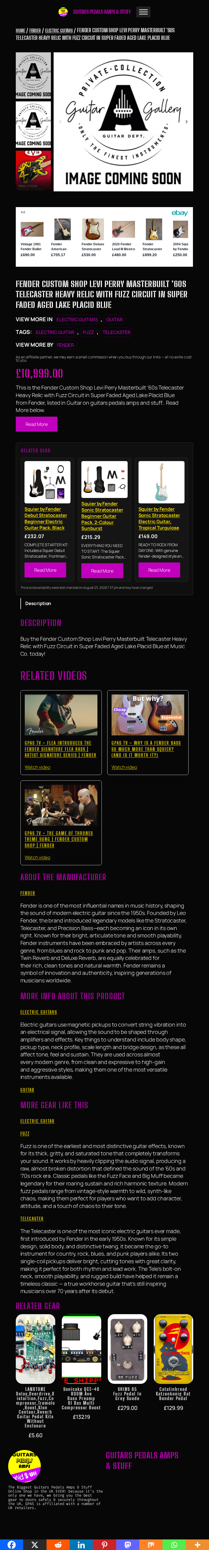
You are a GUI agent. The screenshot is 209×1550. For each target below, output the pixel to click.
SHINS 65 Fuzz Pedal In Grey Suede (127, 1394)
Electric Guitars (59, 30)
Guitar (114, 319)
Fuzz (88, 332)
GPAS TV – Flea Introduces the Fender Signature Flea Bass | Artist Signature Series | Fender (61, 749)
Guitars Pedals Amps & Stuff (102, 12)
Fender (35, 30)
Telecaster (117, 332)
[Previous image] (60, 122)
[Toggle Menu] (143, 12)
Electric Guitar (55, 332)
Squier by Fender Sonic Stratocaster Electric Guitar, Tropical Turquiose (159, 518)
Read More (37, 424)
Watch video (37, 767)
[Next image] (186, 122)
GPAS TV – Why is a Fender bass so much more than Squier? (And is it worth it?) (146, 749)
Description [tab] (38, 603)
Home (20, 30)
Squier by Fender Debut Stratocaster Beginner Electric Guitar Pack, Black (45, 518)
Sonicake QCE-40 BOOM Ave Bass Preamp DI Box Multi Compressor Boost (81, 1398)
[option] (33, 124)
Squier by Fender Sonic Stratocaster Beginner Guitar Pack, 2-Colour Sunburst (102, 516)
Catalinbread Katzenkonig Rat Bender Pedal (173, 1394)
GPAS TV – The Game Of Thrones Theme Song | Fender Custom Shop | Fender (59, 839)
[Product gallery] (123, 121)
